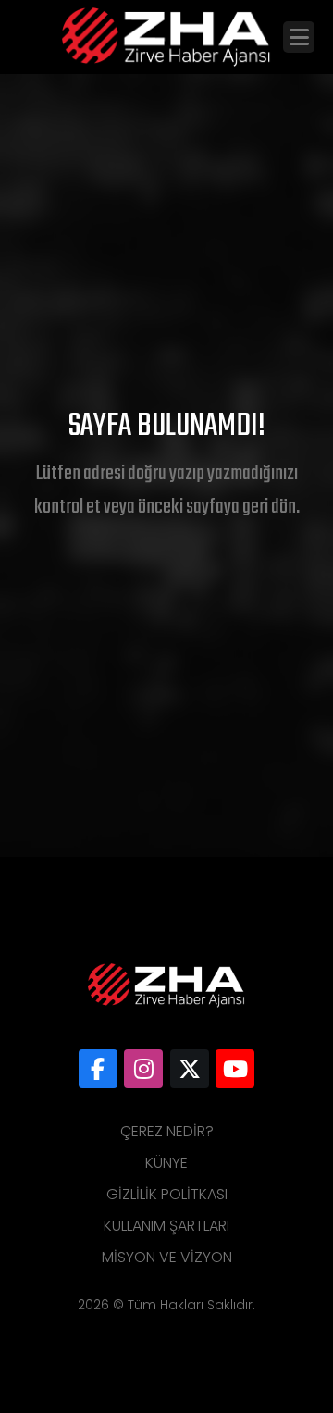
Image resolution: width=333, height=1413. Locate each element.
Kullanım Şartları (166, 1225)
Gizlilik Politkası (167, 1194)
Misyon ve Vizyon (167, 1257)
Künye (166, 1162)
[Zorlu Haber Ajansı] (98, 1068)
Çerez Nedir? (167, 1131)
